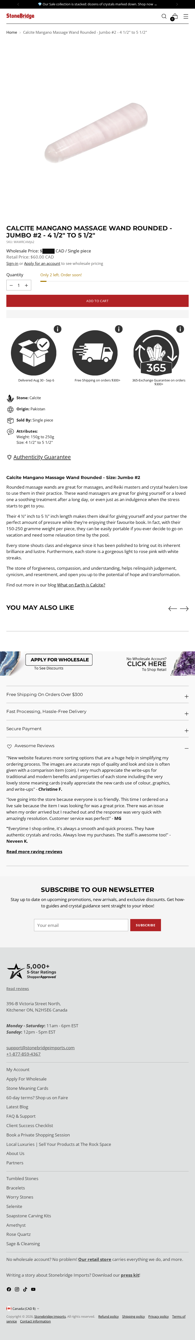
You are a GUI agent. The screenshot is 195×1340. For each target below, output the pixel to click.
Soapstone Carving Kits (28, 1216)
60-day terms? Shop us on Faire (37, 1097)
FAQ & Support (21, 1116)
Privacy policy (158, 1316)
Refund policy (108, 1316)
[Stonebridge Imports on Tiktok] (26, 1290)
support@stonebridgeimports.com (40, 1048)
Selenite (14, 1206)
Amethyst (16, 1225)
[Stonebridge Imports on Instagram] (17, 1290)
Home (11, 32)
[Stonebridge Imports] (20, 16)
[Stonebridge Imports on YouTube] (34, 1290)
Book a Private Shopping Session (38, 1135)
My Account (17, 1069)
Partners (14, 1163)
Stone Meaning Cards (27, 1088)
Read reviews (17, 988)
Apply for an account (42, 263)
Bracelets (15, 1188)
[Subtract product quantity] (26, 285)
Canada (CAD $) (24, 1308)
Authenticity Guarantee (42, 457)
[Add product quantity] (11, 285)
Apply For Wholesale (26, 1079)
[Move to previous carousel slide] (172, 608)
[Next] (177, 4)
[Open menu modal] (186, 16)
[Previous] (18, 4)
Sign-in (12, 263)
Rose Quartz (18, 1234)
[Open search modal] (164, 16)
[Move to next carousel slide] (184, 608)
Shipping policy (133, 1316)
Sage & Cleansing (23, 1243)
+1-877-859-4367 (23, 1054)
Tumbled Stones (22, 1178)
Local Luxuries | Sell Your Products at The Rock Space (58, 1144)
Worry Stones (19, 1197)
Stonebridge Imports (50, 1316)
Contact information (35, 1321)
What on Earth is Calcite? (81, 585)
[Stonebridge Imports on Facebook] (9, 1290)
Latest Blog (17, 1107)
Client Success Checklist (29, 1125)
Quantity (14, 275)
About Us (15, 1153)
